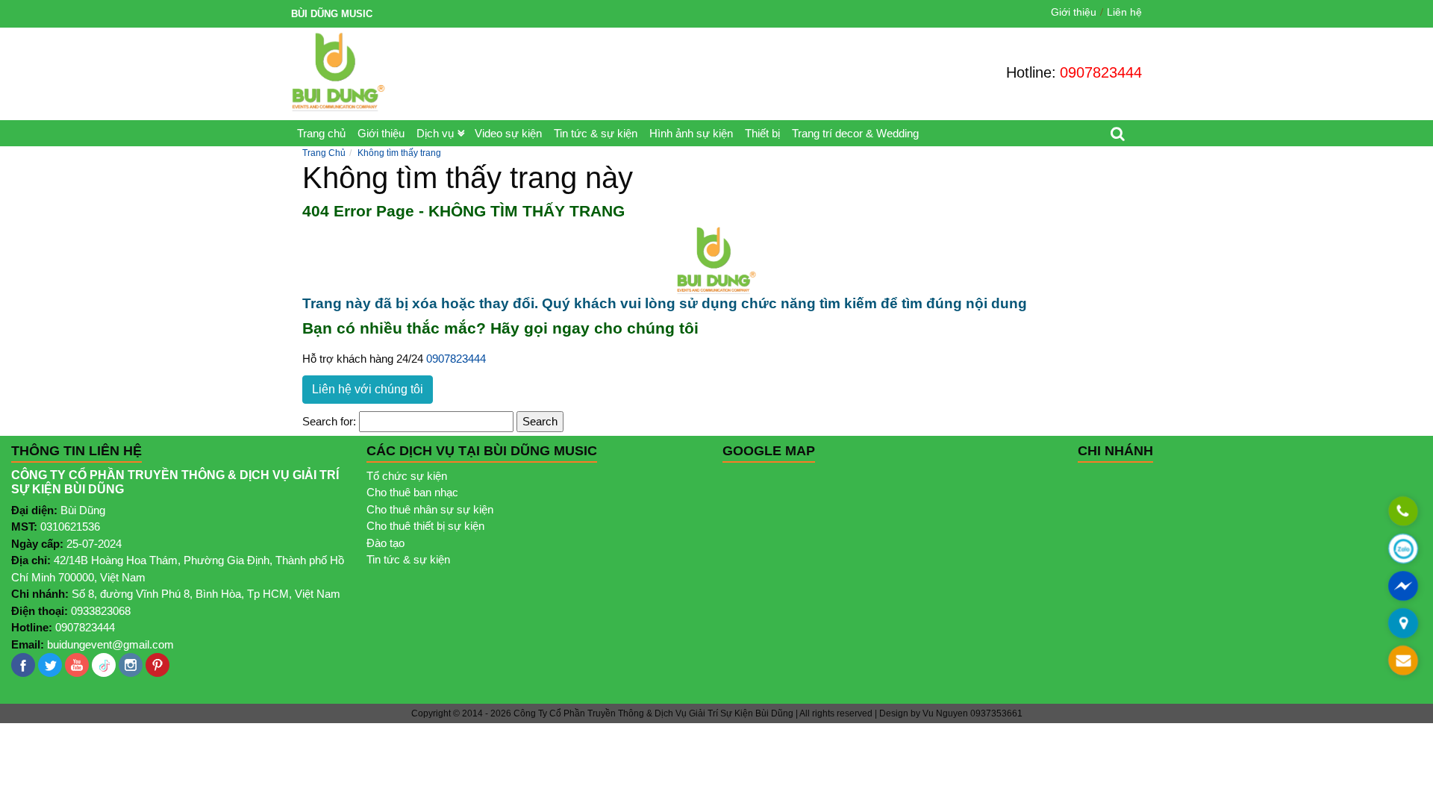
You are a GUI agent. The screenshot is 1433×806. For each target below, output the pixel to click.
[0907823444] (1403, 512)
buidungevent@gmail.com (110, 644)
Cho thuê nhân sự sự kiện (429, 509)
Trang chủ (321, 133)
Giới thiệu (1073, 12)
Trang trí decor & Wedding (855, 133)
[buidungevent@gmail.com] (1403, 661)
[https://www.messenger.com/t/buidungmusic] (1403, 596)
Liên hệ (1124, 12)
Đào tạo (385, 543)
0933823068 (101, 610)
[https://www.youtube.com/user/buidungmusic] (77, 665)
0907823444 (1101, 72)
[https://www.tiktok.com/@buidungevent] (104, 665)
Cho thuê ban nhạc (412, 492)
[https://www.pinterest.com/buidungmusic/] (157, 665)
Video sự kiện (508, 133)
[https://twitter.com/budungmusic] (50, 665)
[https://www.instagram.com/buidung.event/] (131, 665)
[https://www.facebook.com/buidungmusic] (23, 665)
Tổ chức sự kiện (406, 475)
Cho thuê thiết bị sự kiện (425, 525)
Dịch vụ (435, 133)
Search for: (329, 421)
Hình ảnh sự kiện (691, 133)
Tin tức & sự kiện (595, 133)
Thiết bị (762, 133)
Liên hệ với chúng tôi (367, 389)
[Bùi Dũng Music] (338, 72)
